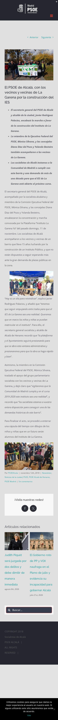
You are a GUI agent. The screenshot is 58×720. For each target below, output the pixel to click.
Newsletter (47, 473)
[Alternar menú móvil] (51, 15)
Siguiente (46, 37)
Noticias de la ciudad (13, 477)
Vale (29, 715)
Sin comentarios (25, 481)
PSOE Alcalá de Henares (39, 477)
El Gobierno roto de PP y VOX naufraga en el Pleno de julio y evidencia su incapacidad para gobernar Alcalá (41, 572)
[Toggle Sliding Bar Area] (55, 3)
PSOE (25, 477)
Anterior (34, 37)
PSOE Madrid (10, 481)
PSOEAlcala (13, 473)
